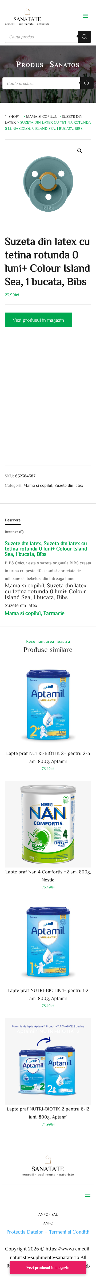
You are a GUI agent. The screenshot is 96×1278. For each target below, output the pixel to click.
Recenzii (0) (14, 532)
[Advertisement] (48, 400)
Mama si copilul (41, 116)
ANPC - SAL (48, 1214)
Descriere (13, 520)
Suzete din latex (68, 485)
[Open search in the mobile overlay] (48, 37)
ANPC (48, 1223)
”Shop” (13, 116)
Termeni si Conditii (69, 1231)
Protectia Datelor (24, 1231)
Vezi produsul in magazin (38, 319)
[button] (80, 151)
